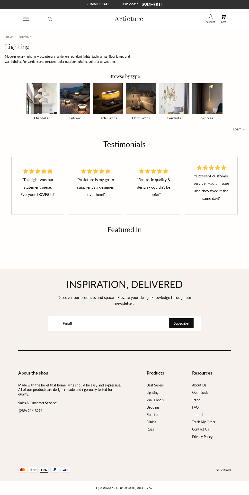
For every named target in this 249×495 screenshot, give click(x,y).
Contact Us (200, 429)
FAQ (195, 407)
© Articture (223, 469)
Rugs (150, 429)
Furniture (153, 414)
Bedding (153, 407)
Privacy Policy (202, 437)
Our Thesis (200, 392)
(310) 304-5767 (140, 488)
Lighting (153, 392)
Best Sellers (155, 385)
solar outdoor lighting (72, 62)
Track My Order (203, 422)
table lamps (99, 56)
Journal (197, 414)
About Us (199, 385)
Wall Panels (155, 400)
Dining (151, 422)
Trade (196, 400)
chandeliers (62, 56)
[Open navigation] (26, 19)
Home (9, 37)
